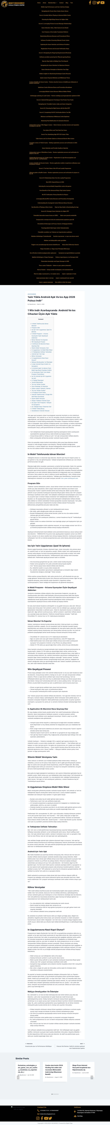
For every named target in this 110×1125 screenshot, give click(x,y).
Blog (67, 2)
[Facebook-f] (90, 2)
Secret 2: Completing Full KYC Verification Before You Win (55, 112)
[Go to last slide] (18, 1077)
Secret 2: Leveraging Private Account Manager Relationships (55, 23)
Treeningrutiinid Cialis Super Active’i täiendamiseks (55, 228)
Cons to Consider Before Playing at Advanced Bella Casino (55, 15)
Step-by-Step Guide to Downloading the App (66, 207)
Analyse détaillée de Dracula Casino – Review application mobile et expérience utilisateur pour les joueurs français (54, 163)
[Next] (92, 1077)
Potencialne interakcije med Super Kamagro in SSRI (55, 261)
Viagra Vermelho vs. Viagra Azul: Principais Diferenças (55, 249)
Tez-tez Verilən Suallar (38, 384)
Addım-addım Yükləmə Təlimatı (41, 388)
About (44, 2)
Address (77, 1107)
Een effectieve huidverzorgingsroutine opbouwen (43, 253)
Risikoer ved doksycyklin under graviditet (55, 240)
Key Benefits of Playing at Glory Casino (42, 207)
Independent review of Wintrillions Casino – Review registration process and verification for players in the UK (54, 153)
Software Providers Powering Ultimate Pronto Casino (55, 40)
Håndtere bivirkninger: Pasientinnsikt (41, 236)
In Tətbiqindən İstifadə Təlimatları (42, 352)
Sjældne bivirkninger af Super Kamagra (42, 257)
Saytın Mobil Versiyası (38, 398)
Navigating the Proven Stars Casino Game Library (55, 11)
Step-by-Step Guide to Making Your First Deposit (55, 61)
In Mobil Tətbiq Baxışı (38, 408)
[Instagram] (94, 2)
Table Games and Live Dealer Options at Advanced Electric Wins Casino (55, 138)
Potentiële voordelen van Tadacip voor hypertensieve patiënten (55, 232)
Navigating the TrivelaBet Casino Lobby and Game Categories (55, 104)
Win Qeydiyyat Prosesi (38, 342)
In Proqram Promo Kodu (39, 392)
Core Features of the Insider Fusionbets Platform (55, 32)
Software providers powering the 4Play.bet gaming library (55, 57)
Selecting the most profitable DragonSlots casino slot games (55, 186)
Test (71, 2)
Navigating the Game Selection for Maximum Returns (55, 65)
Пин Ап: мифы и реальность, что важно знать (47, 274)
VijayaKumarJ (32, 304)
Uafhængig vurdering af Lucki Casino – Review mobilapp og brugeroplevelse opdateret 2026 (55, 95)
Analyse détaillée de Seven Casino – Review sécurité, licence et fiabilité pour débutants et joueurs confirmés (53, 82)
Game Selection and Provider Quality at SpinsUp (55, 148)
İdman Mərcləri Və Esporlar (40, 340)
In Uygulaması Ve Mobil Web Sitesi (42, 350)
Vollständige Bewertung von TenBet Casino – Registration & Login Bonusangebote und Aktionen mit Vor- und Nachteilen (52, 158)
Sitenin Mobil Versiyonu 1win (40, 348)
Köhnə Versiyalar (37, 356)
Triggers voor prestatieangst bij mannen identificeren (45, 244)
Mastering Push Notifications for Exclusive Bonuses (55, 120)
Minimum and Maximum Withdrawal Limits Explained (55, 116)
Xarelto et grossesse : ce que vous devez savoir (66, 236)
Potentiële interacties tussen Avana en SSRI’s (46, 215)
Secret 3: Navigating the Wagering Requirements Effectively (55, 53)
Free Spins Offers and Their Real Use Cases (55, 130)
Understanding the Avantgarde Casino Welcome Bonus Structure (55, 203)
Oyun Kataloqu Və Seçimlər (40, 386)
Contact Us (41, 1107)
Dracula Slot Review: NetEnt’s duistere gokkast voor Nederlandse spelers (71, 1046)
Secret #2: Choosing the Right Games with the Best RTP (55, 108)
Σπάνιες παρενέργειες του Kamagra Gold (67, 257)
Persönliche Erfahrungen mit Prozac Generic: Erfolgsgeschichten (55, 224)
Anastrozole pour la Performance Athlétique (38, 1045)
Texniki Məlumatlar (37, 382)
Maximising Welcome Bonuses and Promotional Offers (55, 36)
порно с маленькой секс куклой (65, 278)
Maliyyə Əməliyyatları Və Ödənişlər (42, 362)
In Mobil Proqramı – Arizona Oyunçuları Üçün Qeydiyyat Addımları (40, 336)
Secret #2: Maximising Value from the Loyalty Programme (55, 178)
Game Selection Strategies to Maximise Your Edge (55, 69)
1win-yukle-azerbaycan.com (69, 478)
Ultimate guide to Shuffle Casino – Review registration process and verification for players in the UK (54, 173)
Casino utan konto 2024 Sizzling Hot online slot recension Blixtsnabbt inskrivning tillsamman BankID (54, 1069)
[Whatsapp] (106, 1121)
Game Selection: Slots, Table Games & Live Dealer (55, 28)
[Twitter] (98, 2)
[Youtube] (102, 2)
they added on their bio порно (63, 282)
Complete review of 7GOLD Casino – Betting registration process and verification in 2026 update (53, 143)
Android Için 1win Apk (38, 354)
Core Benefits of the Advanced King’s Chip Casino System (55, 190)
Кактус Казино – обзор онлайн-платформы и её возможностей (55, 269)
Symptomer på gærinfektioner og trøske (69, 253)
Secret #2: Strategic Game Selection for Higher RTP (55, 211)
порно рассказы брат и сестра (45, 278)
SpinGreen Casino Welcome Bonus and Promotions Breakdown (55, 87)
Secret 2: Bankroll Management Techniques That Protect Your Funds (55, 100)
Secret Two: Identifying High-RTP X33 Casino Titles (55, 134)
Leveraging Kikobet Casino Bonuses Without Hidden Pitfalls (55, 91)
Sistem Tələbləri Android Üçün (41, 400)
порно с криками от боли (69, 274)
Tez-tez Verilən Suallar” (39, 390)
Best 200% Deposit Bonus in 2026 (55, 182)
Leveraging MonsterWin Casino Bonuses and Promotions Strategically (55, 198)
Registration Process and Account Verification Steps (55, 48)
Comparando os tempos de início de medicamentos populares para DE (55, 219)
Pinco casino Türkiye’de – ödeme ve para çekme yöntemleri (55, 265)
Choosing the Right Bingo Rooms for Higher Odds (55, 19)
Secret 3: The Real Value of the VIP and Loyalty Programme (55, 168)
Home (39, 2)
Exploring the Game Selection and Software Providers (55, 44)
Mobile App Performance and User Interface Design (55, 7)
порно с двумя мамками (46, 282)
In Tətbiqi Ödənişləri (38, 380)
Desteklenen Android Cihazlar (40, 410)
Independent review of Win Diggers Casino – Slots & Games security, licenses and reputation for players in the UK (54, 125)
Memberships (52, 2)
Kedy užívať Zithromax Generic (70, 244)
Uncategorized (32, 294)
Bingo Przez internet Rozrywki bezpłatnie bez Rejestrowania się (81, 1067)
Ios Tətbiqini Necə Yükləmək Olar (41, 406)
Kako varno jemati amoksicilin (68, 215)
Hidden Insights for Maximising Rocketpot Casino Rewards (55, 73)
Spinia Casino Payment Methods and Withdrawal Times (55, 78)
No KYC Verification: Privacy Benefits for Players (55, 194)
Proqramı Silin (36, 327)
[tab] (53, 1094)
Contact (61, 2)
